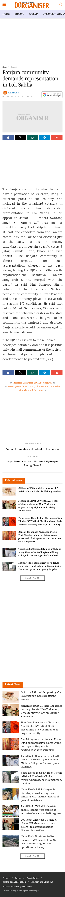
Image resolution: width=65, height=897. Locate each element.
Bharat (19, 14)
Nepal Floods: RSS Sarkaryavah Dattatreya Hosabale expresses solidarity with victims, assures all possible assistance (40, 795)
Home (6, 14)
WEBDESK (13, 93)
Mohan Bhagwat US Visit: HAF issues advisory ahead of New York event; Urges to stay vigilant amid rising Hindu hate (38, 506)
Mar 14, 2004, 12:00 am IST (20, 96)
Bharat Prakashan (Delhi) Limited (18, 887)
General (14, 67)
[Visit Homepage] (32, 5)
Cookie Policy (33, 878)
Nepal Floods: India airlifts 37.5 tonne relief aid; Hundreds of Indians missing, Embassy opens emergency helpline (40, 566)
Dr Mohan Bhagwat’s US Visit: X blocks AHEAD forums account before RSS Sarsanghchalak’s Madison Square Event (38, 825)
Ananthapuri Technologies (27, 890)
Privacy (6, 878)
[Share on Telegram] (44, 137)
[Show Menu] (4, 5)
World (33, 14)
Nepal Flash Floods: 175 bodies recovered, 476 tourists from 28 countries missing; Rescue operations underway (38, 842)
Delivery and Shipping (42, 882)
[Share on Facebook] (8, 137)
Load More (32, 578)
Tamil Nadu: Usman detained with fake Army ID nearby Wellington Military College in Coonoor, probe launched (39, 552)
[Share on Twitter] (20, 137)
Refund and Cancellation (14, 882)
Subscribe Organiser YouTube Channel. (32, 383)
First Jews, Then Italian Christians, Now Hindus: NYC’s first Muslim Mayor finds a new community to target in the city (40, 521)
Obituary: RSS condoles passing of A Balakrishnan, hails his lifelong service (39, 490)
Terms (18, 878)
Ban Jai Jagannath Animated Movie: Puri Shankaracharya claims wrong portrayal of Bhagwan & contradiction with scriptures (39, 537)
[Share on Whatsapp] (32, 137)
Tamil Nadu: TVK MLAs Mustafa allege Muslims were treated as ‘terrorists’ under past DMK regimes (41, 810)
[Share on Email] (56, 137)
